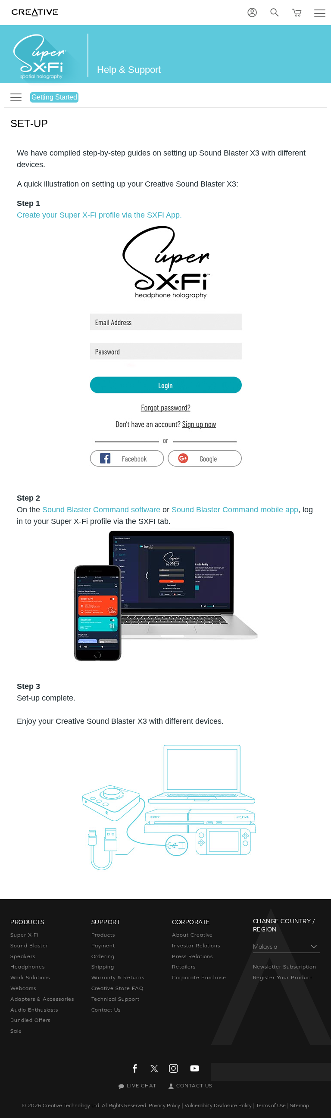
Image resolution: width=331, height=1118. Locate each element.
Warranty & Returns (117, 978)
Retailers (184, 967)
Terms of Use (271, 1105)
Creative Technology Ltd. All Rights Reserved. (95, 1105)
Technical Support (115, 999)
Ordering (103, 956)
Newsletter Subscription (284, 967)
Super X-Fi (24, 935)
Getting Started (54, 97)
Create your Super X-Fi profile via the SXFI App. (99, 215)
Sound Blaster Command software (101, 509)
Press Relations (192, 956)
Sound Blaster (29, 946)
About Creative (192, 935)
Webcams (23, 988)
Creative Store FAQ (117, 988)
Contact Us (106, 1010)
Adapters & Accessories (42, 999)
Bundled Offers (30, 1020)
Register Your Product (282, 978)
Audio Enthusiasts (34, 1010)
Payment (103, 946)
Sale (16, 1031)
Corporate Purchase (199, 978)
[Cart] (297, 12)
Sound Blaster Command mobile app (235, 509)
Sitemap (299, 1105)
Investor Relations (196, 946)
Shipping (103, 967)
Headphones (27, 967)
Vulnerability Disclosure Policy (218, 1105)
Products (103, 935)
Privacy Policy (164, 1105)
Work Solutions (30, 978)
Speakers (22, 956)
